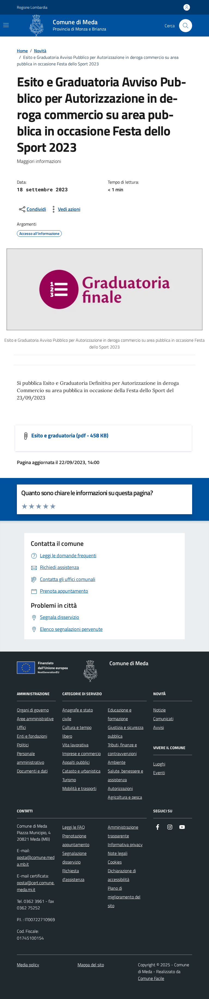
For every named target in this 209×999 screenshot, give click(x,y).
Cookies (115, 862)
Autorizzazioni (120, 788)
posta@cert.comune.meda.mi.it (35, 886)
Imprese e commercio (81, 753)
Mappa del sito (91, 964)
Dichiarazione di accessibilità (122, 875)
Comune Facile (151, 978)
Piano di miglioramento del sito (124, 897)
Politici (23, 744)
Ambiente (116, 762)
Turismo (69, 779)
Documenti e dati (32, 771)
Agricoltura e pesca (125, 797)
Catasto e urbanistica (81, 771)
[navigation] (6, 25)
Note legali (117, 853)
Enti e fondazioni (32, 736)
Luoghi (159, 764)
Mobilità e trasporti (79, 788)
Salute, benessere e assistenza (125, 775)
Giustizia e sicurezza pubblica (125, 731)
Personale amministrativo (30, 757)
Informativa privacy (125, 844)
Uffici (21, 727)
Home (22, 50)
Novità (40, 50)
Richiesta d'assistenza (73, 875)
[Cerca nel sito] (185, 25)
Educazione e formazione (119, 714)
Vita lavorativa (75, 744)
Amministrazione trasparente (123, 831)
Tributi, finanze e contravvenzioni (122, 749)
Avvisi (158, 727)
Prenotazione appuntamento (75, 840)
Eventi (159, 772)
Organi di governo (33, 710)
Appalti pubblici (76, 762)
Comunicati (163, 718)
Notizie (159, 710)
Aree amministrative (35, 718)
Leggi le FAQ (73, 827)
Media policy (28, 964)
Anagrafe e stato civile (77, 714)
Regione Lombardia (32, 7)
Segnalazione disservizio (74, 857)
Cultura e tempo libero (76, 731)
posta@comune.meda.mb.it (35, 860)
